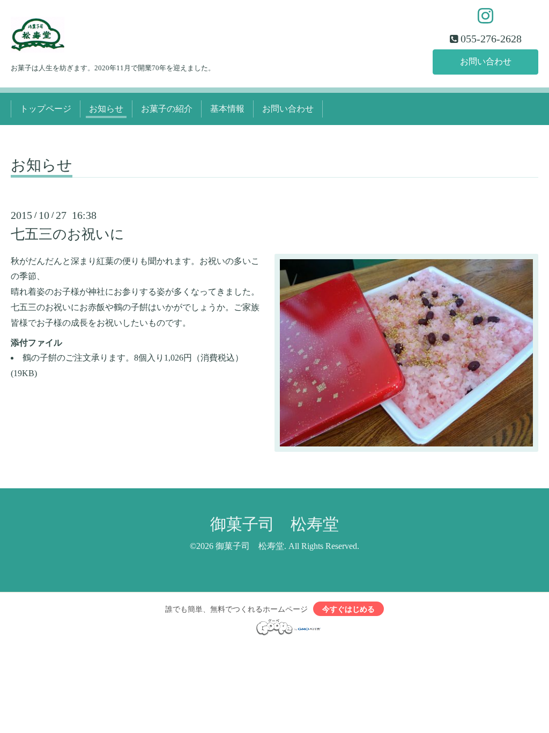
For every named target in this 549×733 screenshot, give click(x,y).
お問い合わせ (485, 61)
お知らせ (106, 108)
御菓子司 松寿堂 (274, 524)
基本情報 (227, 108)
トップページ (45, 108)
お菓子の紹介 (166, 108)
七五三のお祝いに (67, 234)
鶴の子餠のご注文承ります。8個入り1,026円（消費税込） (133, 357)
